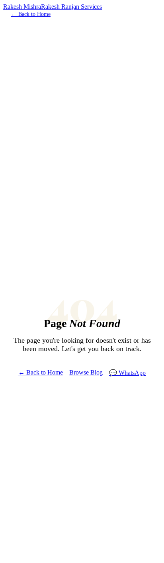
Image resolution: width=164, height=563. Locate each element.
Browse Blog (86, 372)
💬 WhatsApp (127, 372)
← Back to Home (31, 14)
